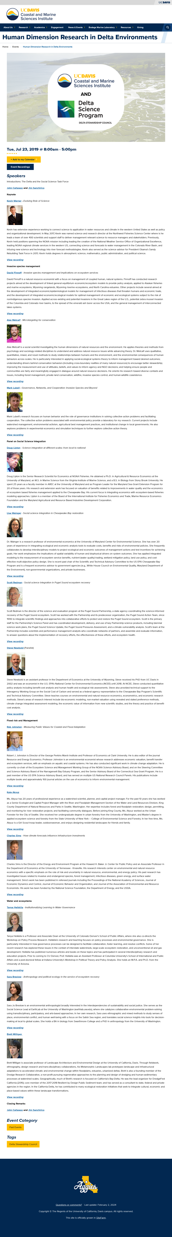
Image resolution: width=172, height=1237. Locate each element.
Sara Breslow (14, 977)
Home (5, 46)
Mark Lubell (13, 388)
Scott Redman (14, 582)
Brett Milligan (14, 1034)
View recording (15, 260)
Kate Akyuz (13, 792)
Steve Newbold (15, 648)
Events (15, 46)
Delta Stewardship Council (23, 1144)
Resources (126, 27)
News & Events (75, 27)
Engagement (57, 27)
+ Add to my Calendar (23, 159)
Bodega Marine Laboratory (102, 27)
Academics (39, 27)
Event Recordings (20, 167)
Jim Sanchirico (36, 188)
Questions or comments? (69, 1205)
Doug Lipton (13, 448)
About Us (8, 27)
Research (23, 27)
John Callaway (15, 188)
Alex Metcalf (13, 320)
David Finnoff (14, 272)
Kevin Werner (14, 201)
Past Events (15, 1127)
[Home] (31, 14)
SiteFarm (101, 1218)
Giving (140, 27)
